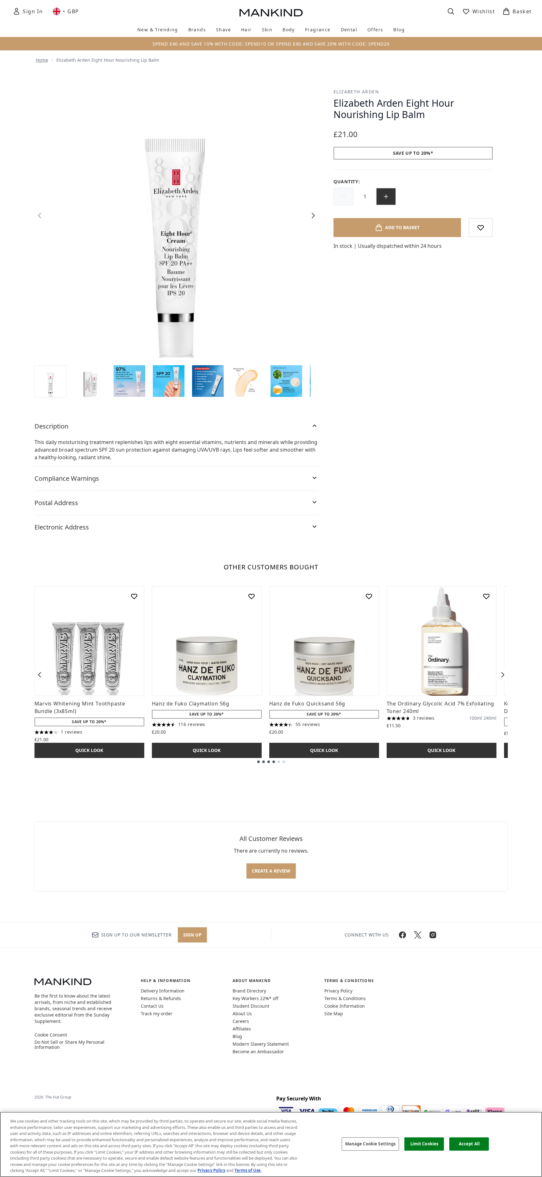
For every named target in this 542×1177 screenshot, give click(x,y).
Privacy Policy (338, 991)
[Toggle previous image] (39, 215)
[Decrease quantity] (343, 196)
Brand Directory (249, 991)
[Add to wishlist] (481, 227)
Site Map (333, 1014)
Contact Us (152, 1006)
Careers (241, 1021)
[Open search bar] (451, 11)
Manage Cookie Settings (370, 1144)
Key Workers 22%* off (255, 998)
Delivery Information (162, 991)
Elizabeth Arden (356, 92)
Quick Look (89, 750)
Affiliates (242, 1029)
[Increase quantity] (386, 196)
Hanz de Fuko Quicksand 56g (307, 703)
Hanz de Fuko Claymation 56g (191, 703)
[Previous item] (39, 675)
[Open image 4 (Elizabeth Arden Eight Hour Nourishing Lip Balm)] (168, 381)
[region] (271, 1144)
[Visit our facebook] (402, 934)
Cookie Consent (50, 1034)
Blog (237, 1036)
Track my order (156, 1014)
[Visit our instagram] (432, 934)
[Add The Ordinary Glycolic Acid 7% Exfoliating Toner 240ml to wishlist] (486, 596)
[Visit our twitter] (417, 934)
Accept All (469, 1144)
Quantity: (346, 181)
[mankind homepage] (271, 12)
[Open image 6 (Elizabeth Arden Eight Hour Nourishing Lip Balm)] (247, 381)
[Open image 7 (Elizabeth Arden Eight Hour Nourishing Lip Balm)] (286, 381)
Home (42, 60)
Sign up (192, 935)
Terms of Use (247, 1170)
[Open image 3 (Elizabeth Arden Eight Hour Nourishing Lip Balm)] (129, 381)
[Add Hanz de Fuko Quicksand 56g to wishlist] (369, 596)
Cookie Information (344, 1006)
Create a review (271, 871)
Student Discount (251, 1006)
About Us (242, 1014)
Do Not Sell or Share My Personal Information (69, 1045)
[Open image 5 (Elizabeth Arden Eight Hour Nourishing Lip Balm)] (208, 381)
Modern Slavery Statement (261, 1044)
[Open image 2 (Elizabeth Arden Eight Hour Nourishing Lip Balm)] (90, 381)
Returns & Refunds (161, 998)
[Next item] (503, 675)
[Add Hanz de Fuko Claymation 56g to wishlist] (251, 596)
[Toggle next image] (313, 215)
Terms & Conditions (345, 998)
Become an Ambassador (258, 1052)
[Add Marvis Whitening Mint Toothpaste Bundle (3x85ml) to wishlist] (134, 596)
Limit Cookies (424, 1144)
